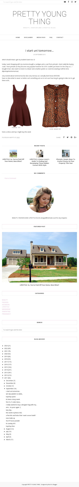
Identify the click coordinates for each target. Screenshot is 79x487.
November (9, 383)
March (8, 439)
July (7, 431)
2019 (6, 356)
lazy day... (9, 410)
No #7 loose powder (13, 421)
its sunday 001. (11, 423)
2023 (6, 346)
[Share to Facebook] (63, 137)
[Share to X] (67, 137)
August (8, 429)
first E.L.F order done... (13, 402)
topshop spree (11, 397)
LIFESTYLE (5, 307)
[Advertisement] (17, 459)
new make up (10, 418)
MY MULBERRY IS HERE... (14, 394)
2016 (6, 364)
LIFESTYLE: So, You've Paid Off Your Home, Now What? (39, 285)
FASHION (5, 302)
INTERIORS (6, 305)
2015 (6, 367)
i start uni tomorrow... (13, 391)
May (7, 434)
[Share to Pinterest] (71, 137)
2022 (6, 348)
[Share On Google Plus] (75, 137)
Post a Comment (10, 178)
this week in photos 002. (14, 413)
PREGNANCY (6, 314)
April (7, 437)
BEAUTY (5, 300)
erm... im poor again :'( (13, 407)
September (9, 389)
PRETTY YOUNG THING (39, 18)
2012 (6, 375)
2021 (6, 351)
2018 (6, 359)
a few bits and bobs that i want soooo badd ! (21, 415)
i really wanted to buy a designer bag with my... (21, 405)
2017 (6, 362)
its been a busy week (13, 399)
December (9, 381)
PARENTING (6, 311)
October (9, 386)
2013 (6, 372)
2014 (6, 370)
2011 (6, 378)
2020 (6, 354)
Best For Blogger (52, 484)
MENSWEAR (6, 309)
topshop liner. (10, 426)
